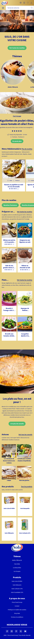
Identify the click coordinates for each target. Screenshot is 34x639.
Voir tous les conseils (25, 434)
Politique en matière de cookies (17, 609)
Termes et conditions (17, 617)
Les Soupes (17, 571)
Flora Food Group (17, 602)
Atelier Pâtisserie (17, 560)
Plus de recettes (27, 149)
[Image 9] (24, 445)
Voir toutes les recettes (17, 48)
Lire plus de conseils (17, 424)
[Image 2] (9, 445)
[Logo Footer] (17, 545)
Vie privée (17, 613)
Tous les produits (26, 486)
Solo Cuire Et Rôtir (17, 581)
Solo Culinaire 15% (17, 588)
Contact (17, 606)
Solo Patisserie (17, 585)
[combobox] (20, 8)
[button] (21, 3)
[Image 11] (24, 467)
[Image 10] (9, 467)
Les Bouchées (17, 567)
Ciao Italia (17, 564)
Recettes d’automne (10, 205)
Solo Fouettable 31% (17, 592)
